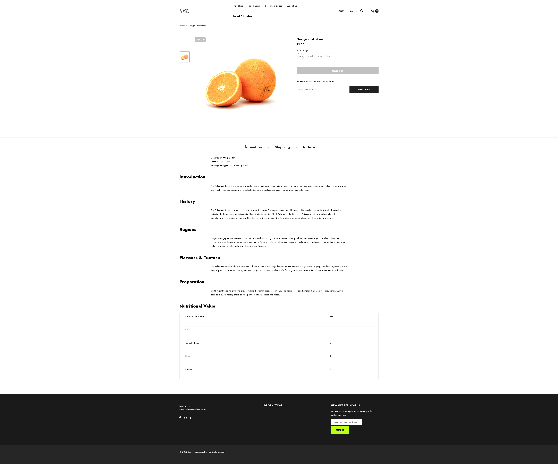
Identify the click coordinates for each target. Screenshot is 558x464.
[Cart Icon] (372, 11)
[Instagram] (185, 417)
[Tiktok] (190, 417)
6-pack (320, 56)
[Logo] (203, 11)
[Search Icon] (361, 11)
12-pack (331, 56)
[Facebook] (180, 417)
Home (182, 25)
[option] (241, 84)
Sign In (353, 11)
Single (300, 56)
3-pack (310, 56)
